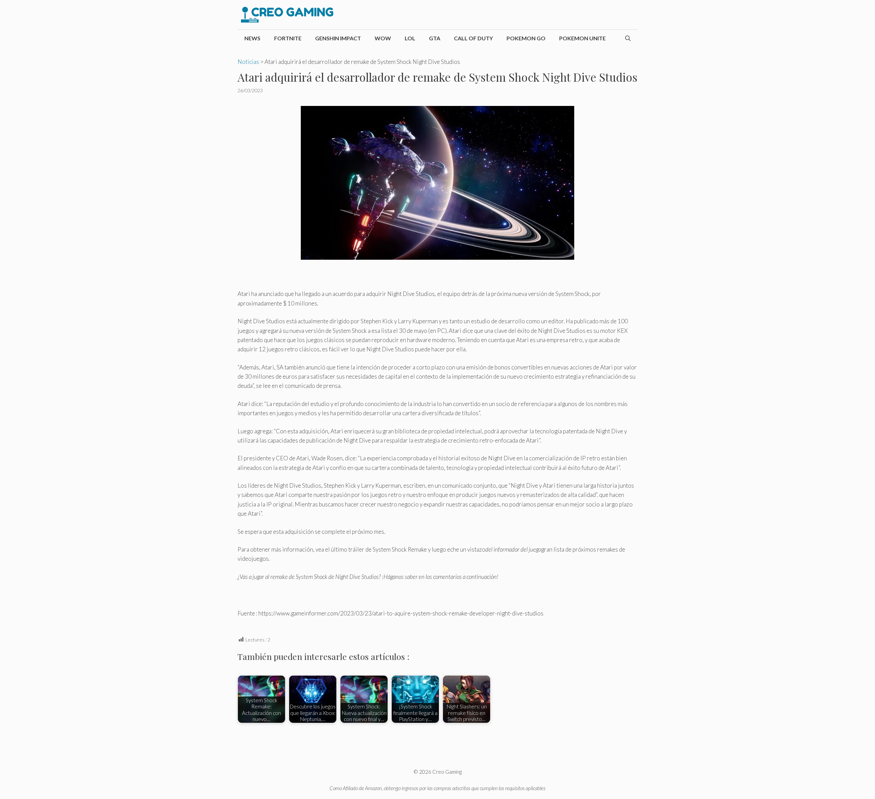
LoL (410, 38)
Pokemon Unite (582, 38)
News (252, 38)
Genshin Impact (338, 38)
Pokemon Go (526, 38)
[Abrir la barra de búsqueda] (627, 38)
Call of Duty (473, 38)
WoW (383, 38)
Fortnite (287, 38)
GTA (434, 38)
